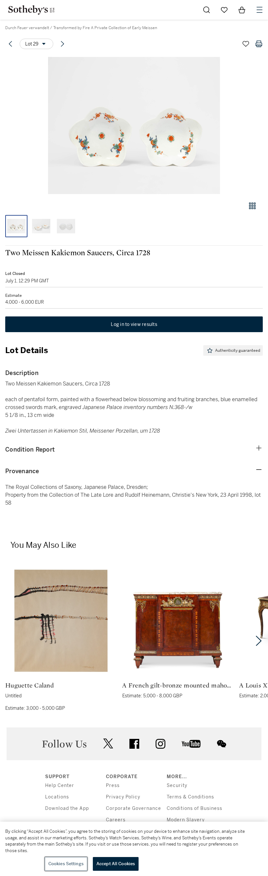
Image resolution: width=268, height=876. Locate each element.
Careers (116, 820)
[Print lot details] (259, 44)
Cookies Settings (66, 864)
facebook (134, 744)
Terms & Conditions (190, 797)
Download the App (67, 808)
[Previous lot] (10, 44)
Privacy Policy (123, 797)
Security (177, 785)
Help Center (59, 785)
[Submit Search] (206, 10)
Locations (57, 797)
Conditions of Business (194, 808)
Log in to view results (134, 324)
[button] (134, 125)
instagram (160, 744)
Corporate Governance (133, 808)
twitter (108, 744)
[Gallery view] (252, 205)
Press (113, 785)
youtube (191, 744)
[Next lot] (62, 44)
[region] (134, 849)
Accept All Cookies (115, 864)
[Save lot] (246, 44)
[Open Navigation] (259, 10)
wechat (221, 743)
